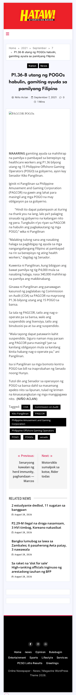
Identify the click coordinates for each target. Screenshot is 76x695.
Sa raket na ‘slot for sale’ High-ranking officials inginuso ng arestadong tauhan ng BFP (37, 567)
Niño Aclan (21, 97)
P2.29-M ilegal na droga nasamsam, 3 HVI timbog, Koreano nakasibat (38, 525)
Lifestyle (47, 657)
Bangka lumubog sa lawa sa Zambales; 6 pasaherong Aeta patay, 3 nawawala (39, 545)
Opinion (40, 652)
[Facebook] (30, 644)
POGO (15, 437)
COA (25, 407)
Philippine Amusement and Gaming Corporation (31, 422)
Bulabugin (55, 652)
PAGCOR (40, 413)
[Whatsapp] (45, 644)
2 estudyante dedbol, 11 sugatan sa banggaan (38, 507)
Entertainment (17, 657)
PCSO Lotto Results (29, 663)
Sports (34, 657)
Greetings (52, 663)
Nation (33, 65)
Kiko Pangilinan (20, 413)
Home (17, 652)
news (43, 65)
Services (62, 657)
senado (44, 437)
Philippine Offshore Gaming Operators (33, 430)
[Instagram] (38, 644)
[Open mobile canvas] (7, 34)
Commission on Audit (46, 407)
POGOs (29, 437)
